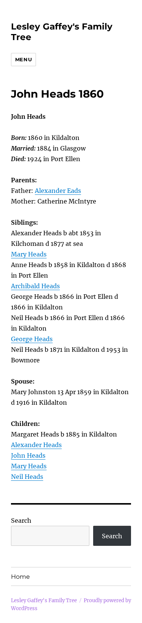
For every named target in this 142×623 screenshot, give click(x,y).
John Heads (28, 455)
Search (21, 520)
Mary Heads (29, 254)
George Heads (32, 339)
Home (20, 576)
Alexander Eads (58, 190)
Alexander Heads (36, 445)
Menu (23, 59)
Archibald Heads (35, 286)
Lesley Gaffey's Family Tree (44, 600)
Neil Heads (27, 476)
